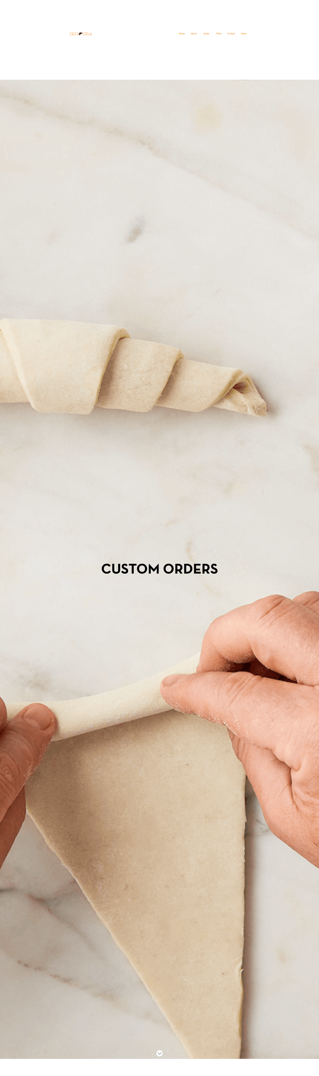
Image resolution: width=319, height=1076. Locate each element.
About (194, 34)
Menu (243, 34)
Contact (231, 34)
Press (218, 34)
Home (182, 34)
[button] (206, 34)
